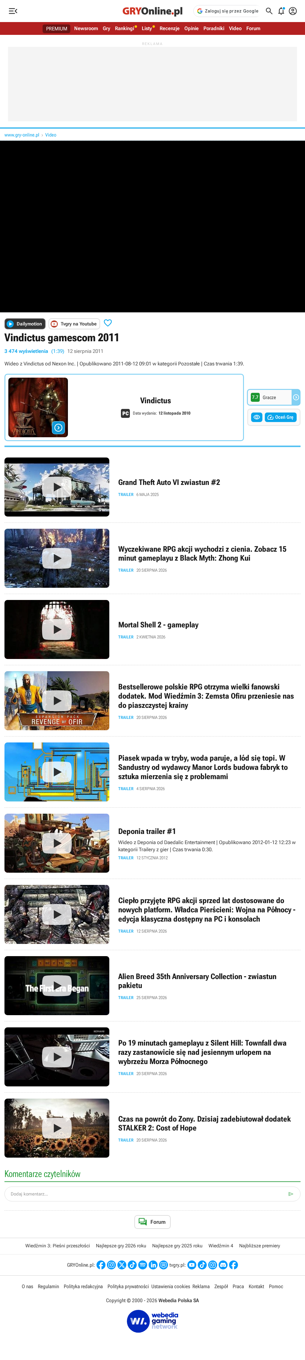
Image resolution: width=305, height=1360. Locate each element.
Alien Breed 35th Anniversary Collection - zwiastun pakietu (152, 985)
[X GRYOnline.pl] (121, 1264)
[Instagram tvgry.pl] (212, 1264)
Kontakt (256, 1286)
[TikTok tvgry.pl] (202, 1264)
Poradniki (213, 28)
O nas (27, 1286)
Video (235, 28)
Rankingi (124, 28)
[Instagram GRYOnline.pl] (111, 1264)
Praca (238, 1286)
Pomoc (276, 1286)
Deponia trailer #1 (152, 843)
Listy (147, 28)
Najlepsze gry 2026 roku (121, 1246)
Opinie (191, 28)
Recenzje (170, 28)
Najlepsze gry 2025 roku (177, 1246)
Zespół (221, 1286)
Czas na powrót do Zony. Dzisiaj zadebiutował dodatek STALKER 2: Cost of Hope (152, 1128)
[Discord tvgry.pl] (223, 1264)
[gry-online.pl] (152, 11)
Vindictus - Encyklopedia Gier (124, 407)
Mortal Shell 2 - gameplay (152, 629)
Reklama (201, 1286)
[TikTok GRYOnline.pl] (132, 1264)
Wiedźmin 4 (220, 1246)
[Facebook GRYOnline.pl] (101, 1264)
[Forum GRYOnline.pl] (163, 1264)
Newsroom (86, 28)
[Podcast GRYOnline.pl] (142, 1264)
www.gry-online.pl (21, 135)
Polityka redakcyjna (83, 1286)
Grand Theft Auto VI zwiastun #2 (152, 487)
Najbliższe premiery (259, 1246)
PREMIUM (56, 29)
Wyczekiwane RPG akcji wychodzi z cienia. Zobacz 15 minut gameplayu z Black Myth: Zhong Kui (152, 558)
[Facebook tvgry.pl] (233, 1264)
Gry (106, 28)
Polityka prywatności (128, 1286)
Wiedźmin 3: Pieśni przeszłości (57, 1246)
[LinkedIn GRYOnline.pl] (153, 1264)
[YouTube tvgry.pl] (191, 1264)
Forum (253, 28)
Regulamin (48, 1286)
